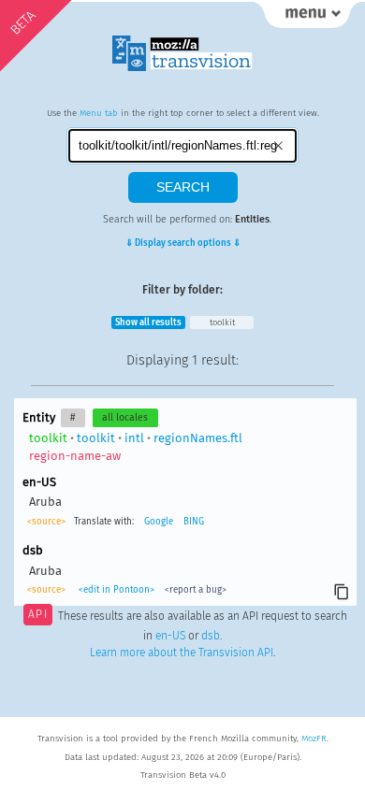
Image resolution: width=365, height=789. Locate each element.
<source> (46, 521)
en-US (170, 635)
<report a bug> (195, 589)
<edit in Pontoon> (116, 589)
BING (193, 521)
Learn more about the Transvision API (181, 652)
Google (158, 521)
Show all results (148, 322)
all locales (125, 417)
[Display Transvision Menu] (307, 19)
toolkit (222, 322)
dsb (210, 635)
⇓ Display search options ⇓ (183, 243)
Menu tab (99, 113)
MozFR (314, 738)
